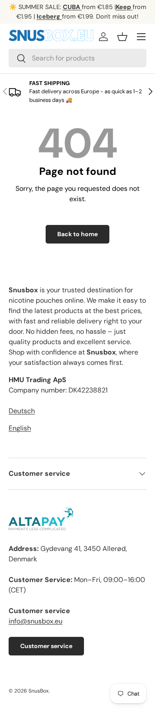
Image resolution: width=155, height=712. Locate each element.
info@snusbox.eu (35, 621)
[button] (122, 36)
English (20, 428)
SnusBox (38, 690)
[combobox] (77, 58)
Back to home (77, 234)
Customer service (46, 646)
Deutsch (22, 410)
